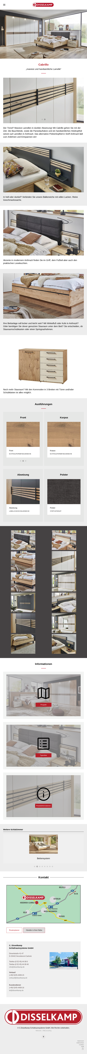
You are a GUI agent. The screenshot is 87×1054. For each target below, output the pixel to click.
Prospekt (43, 705)
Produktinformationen (43, 806)
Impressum (80, 1041)
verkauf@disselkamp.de (18, 978)
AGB (82, 1046)
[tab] (41, 54)
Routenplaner (14, 930)
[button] (4, 5)
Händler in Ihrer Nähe (34, 930)
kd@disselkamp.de (16, 990)
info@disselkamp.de (17, 967)
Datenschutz (80, 1043)
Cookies (81, 1044)
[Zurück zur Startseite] (43, 5)
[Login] (83, 1048)
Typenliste (43, 755)
